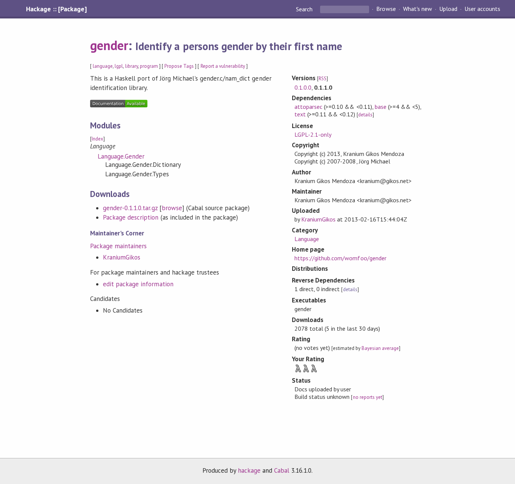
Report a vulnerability (223, 66)
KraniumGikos (121, 257)
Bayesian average (380, 348)
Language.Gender (121, 156)
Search (305, 9)
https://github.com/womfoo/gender (340, 258)
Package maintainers (118, 246)
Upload (448, 9)
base (380, 106)
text (300, 114)
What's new (417, 9)
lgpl (119, 66)
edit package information (138, 284)
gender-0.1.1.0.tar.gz (130, 208)
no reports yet (367, 397)
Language (306, 239)
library (131, 66)
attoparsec (308, 106)
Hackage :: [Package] (56, 9)
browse (172, 208)
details (365, 114)
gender (109, 45)
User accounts (482, 9)
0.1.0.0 (302, 87)
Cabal (281, 470)
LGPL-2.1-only (312, 134)
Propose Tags (179, 66)
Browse (385, 9)
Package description (130, 217)
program (149, 66)
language (103, 66)
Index (97, 139)
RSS (322, 78)
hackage (249, 470)
